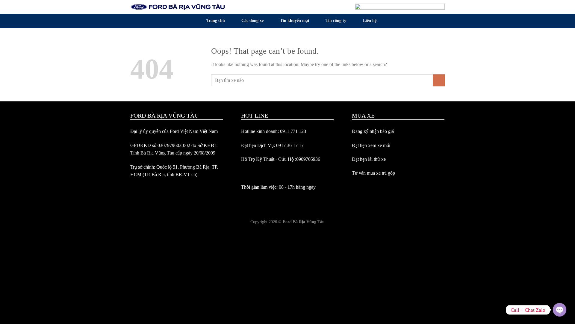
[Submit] (439, 80)
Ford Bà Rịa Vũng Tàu (304, 221)
